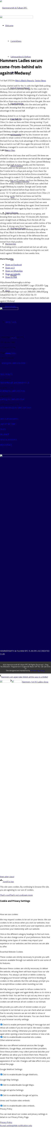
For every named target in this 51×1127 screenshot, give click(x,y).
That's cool (5, 895)
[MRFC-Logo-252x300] (16, 17)
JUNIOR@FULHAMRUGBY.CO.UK (12, 399)
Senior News (40, 80)
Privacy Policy (6, 1122)
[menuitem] (30, 56)
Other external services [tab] (10, 1040)
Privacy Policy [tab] (6, 1108)
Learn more (28, 895)
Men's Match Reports (24, 80)
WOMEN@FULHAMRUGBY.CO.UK (12, 391)
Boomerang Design (37, 670)
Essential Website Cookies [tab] (11, 951)
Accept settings (7, 1125)
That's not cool (16, 895)
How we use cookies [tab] (9, 914)
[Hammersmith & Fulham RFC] (13, 7)
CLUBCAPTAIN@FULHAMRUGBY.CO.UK (14, 382)
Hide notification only (23, 1125)
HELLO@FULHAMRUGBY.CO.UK (13, 363)
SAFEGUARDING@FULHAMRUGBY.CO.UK (15, 407)
